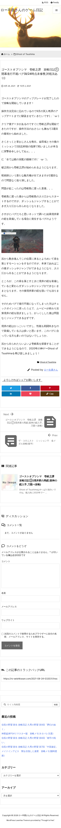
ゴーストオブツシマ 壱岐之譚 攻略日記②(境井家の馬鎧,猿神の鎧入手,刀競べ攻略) (38, 480)
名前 (3, 593)
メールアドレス (9, 606)
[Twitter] (11, 388)
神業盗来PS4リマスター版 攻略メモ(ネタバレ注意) (27, 733)
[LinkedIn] (11, 393)
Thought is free (47, 820)
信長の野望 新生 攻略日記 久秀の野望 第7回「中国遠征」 (30, 746)
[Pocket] (30, 393)
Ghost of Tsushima (25, 54)
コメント (5, 561)
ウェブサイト (8, 620)
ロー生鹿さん (51, 369)
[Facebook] (30, 388)
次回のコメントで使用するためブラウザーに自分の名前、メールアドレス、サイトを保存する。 (30, 635)
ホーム (7, 54)
